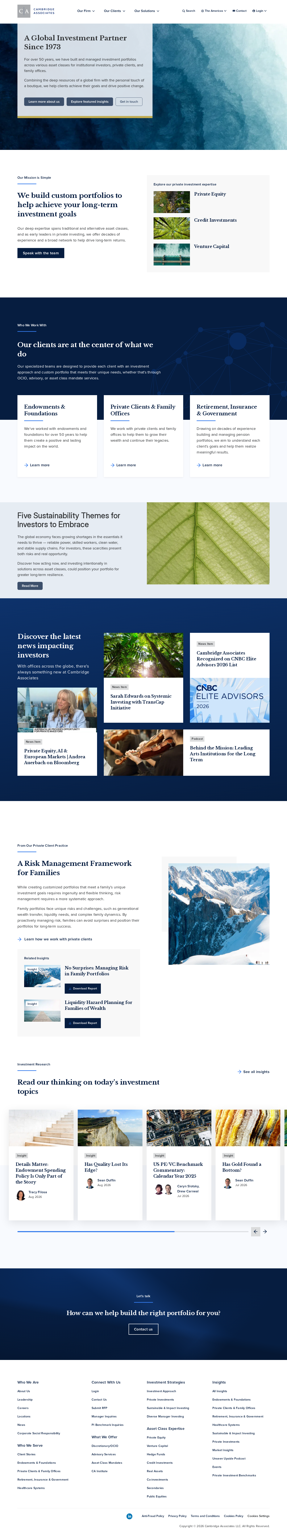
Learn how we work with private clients (57, 939)
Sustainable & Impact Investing (168, 1408)
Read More (30, 585)
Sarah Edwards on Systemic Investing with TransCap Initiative (141, 702)
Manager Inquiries (104, 1416)
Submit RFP (100, 1408)
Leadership (25, 1399)
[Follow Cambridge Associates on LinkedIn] (129, 1516)
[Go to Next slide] (265, 1231)
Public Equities (157, 1496)
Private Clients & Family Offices (39, 1471)
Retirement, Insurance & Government (42, 1479)
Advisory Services (104, 1454)
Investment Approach (161, 1391)
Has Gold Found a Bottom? (241, 1167)
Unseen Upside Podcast (228, 1458)
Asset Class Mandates (107, 1463)
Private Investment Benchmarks (234, 1475)
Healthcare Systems (31, 1488)
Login (95, 1391)
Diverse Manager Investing (165, 1416)
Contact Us (99, 1399)
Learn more (40, 465)
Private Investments (160, 1399)
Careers (23, 1408)
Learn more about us (44, 101)
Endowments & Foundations (36, 1463)
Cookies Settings (259, 1516)
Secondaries (155, 1488)
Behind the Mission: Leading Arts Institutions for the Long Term (222, 753)
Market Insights (223, 1450)
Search (190, 11)
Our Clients (112, 10)
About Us (23, 1391)
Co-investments (157, 1479)
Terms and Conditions (205, 1516)
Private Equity (210, 194)
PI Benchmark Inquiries (108, 1425)
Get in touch (129, 101)
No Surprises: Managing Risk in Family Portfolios (96, 970)
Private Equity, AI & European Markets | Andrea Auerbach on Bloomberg (54, 756)
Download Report (84, 988)
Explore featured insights (90, 101)
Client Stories (26, 1454)
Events (217, 1467)
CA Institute (100, 1471)
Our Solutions (144, 10)
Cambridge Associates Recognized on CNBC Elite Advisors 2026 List (226, 659)
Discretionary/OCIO (105, 1446)
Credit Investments (215, 220)
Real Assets (155, 1471)
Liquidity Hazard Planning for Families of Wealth (98, 1005)
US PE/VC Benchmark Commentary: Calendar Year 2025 (178, 1170)
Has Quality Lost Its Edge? (106, 1167)
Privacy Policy (177, 1516)
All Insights (219, 1391)
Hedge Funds (156, 1454)
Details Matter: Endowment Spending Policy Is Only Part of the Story (41, 1173)
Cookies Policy (233, 1516)
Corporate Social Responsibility (38, 1433)
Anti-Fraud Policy (153, 1516)
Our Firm (84, 10)
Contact (241, 11)
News (21, 1425)
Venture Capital (211, 246)
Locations (23, 1416)
